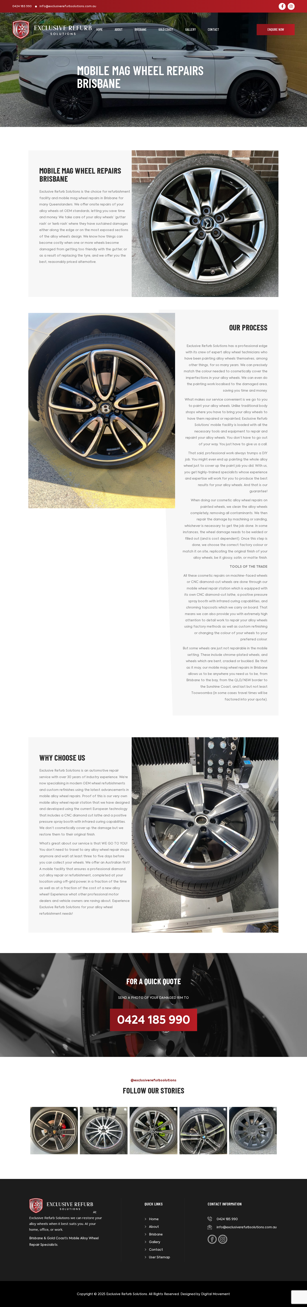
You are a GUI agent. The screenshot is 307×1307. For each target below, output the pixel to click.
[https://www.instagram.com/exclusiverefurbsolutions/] (291, 6)
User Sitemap (159, 1257)
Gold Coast (165, 29)
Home (99, 29)
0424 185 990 (22, 6)
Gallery (190, 29)
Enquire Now (275, 29)
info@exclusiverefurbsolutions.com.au (68, 6)
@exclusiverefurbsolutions (153, 1080)
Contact (213, 29)
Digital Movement (215, 1294)
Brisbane (141, 29)
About (119, 29)
